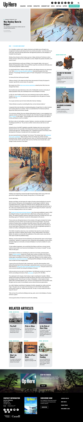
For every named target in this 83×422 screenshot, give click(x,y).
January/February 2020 (11, 19)
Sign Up (43, 385)
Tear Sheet (26, 312)
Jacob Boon (7, 30)
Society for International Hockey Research (21, 212)
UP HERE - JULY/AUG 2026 (14, 312)
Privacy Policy (64, 405)
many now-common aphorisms (27, 85)
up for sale (30, 272)
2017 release (13, 116)
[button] (78, 3)
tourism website (17, 254)
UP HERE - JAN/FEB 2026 (43, 341)
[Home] (10, 4)
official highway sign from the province (18, 258)
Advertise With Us (65, 398)
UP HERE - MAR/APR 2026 (14, 341)
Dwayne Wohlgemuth (62, 81)
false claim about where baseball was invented (28, 266)
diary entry (17, 96)
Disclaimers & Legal (65, 408)
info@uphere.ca (11, 406)
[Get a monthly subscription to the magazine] (30, 405)
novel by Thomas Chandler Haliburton (23, 71)
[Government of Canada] (12, 416)
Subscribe (44, 407)
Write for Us (64, 402)
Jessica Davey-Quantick (62, 111)
